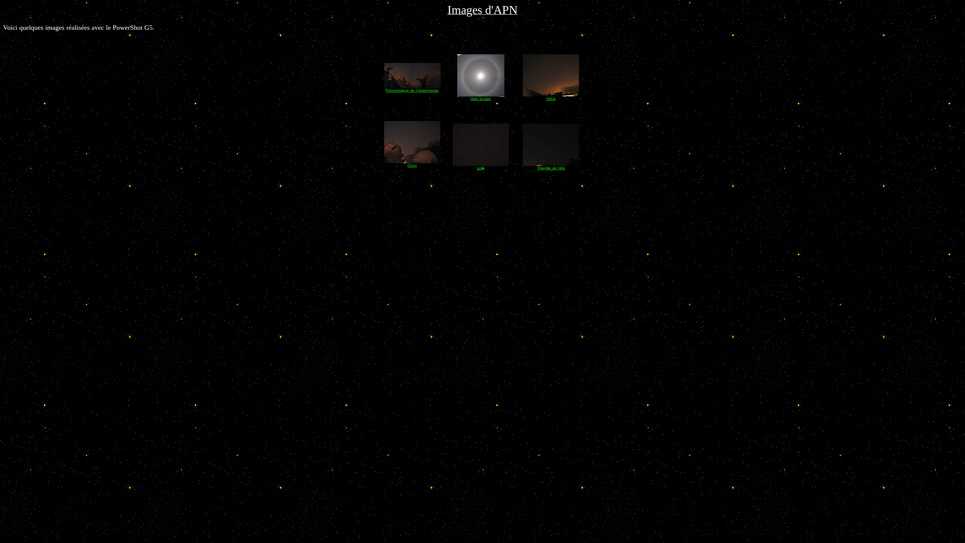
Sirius (551, 99)
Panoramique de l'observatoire (412, 90)
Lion (480, 168)
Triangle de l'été (551, 168)
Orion (412, 165)
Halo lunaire (480, 99)
